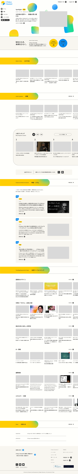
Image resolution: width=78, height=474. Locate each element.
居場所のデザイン (21, 279)
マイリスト (53, 462)
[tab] (63, 28)
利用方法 (64, 449)
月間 (37, 134)
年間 (41, 134)
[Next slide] (70, 19)
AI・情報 (18, 349)
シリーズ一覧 (53, 452)
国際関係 (18, 373)
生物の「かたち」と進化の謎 (24, 303)
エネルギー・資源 (21, 396)
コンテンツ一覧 (53, 454)
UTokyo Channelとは (54, 449)
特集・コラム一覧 (54, 457)
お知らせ (52, 459)
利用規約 (17, 467)
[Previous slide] (13, 19)
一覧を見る (70, 96)
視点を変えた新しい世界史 (23, 326)
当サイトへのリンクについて (68, 452)
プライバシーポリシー (23, 467)
